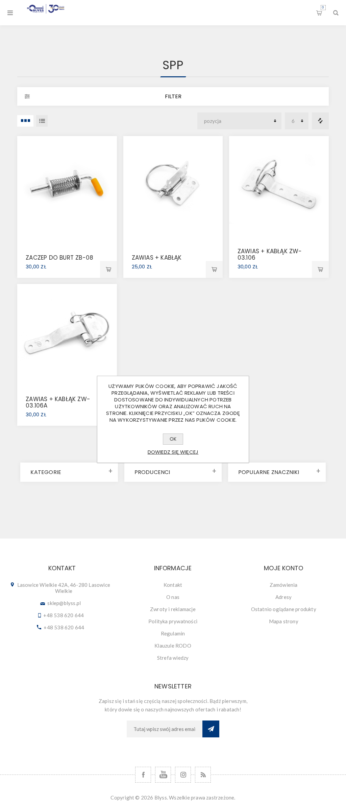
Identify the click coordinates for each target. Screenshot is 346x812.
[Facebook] (143, 775)
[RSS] (203, 775)
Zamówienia (284, 585)
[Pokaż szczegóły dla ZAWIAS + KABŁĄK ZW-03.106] (279, 186)
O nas (172, 597)
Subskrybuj (210, 729)
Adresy (283, 597)
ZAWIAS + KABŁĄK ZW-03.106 (270, 254)
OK (173, 439)
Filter (173, 96)
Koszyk (323, 7)
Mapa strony (283, 621)
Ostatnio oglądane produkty (283, 609)
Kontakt (173, 585)
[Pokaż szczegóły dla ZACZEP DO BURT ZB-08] (67, 186)
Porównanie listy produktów (320, 120)
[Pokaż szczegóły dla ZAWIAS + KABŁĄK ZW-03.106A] (67, 334)
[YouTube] (163, 775)
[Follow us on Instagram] (183, 775)
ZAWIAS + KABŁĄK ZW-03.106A (58, 402)
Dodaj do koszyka (108, 269)
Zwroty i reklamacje (173, 609)
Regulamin (173, 633)
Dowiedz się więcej (173, 451)
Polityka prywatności (172, 621)
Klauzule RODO (172, 646)
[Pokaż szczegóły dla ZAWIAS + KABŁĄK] (173, 186)
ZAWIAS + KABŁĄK (157, 258)
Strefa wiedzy (173, 658)
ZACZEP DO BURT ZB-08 (59, 258)
